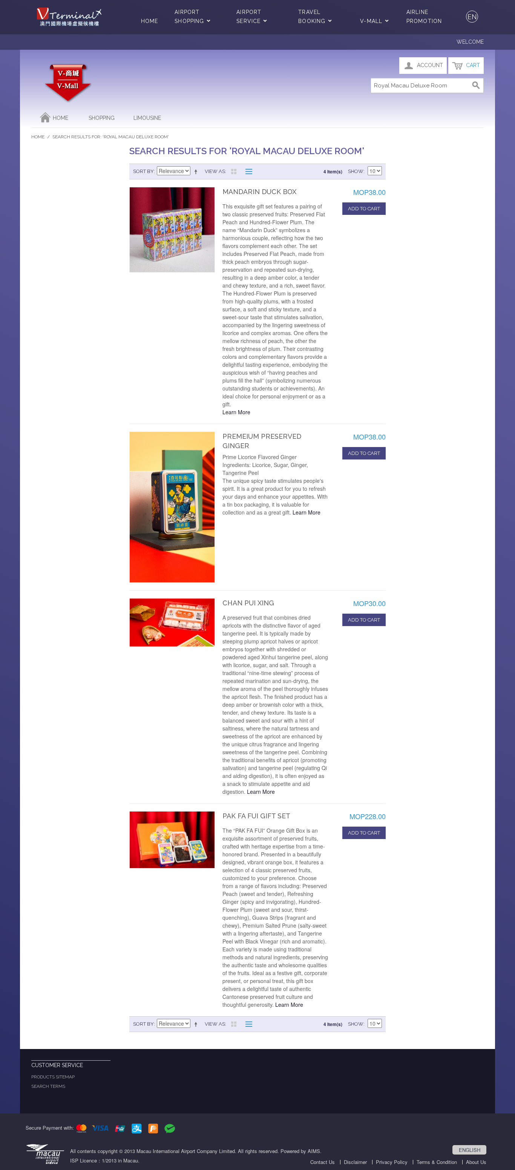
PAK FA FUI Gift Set (256, 816)
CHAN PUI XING (248, 603)
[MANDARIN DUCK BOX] (172, 230)
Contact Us (322, 1161)
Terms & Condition (437, 1161)
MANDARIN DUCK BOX (259, 192)
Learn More (236, 412)
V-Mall (371, 21)
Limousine (147, 118)
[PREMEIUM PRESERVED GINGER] (172, 507)
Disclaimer (355, 1161)
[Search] (476, 85)
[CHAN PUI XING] (172, 622)
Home (149, 21)
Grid (233, 171)
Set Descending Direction (197, 171)
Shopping (102, 118)
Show (355, 171)
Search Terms (48, 1086)
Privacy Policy (392, 1161)
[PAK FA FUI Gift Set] (172, 839)
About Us (476, 1161)
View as (215, 171)
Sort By (143, 171)
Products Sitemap (53, 1077)
